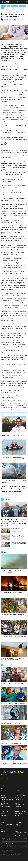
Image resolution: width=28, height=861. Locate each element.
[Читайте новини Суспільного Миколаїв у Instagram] (4, 844)
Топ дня (17, 815)
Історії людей (18, 806)
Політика (3, 809)
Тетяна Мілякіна (20, 19)
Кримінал (3, 790)
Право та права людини (5, 804)
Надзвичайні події (20, 795)
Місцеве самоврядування (19, 804)
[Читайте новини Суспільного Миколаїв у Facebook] (2, 844)
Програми (3, 831)
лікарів (3, 56)
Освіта (16, 793)
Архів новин (18, 822)
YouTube (3, 491)
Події (2, 788)
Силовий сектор (5, 806)
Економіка (4, 793)
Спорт (2, 813)
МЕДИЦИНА (3, 5)
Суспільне (18, 854)
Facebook (10, 491)
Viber (25, 489)
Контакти (3, 822)
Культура (17, 790)
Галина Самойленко (8, 19)
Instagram (18, 491)
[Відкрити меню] (27, 2)
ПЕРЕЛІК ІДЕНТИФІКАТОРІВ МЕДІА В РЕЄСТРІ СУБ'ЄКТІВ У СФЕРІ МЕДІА (21, 833)
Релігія (16, 809)
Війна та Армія (18, 813)
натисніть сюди (19, 855)
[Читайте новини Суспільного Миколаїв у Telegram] (12, 844)
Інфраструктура (4, 10)
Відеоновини (4, 815)
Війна (16, 781)
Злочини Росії (4, 811)
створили (14, 150)
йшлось (7, 64)
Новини (3, 781)
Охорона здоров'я (19, 797)
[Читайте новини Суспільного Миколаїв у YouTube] (7, 844)
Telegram (20, 489)
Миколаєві (6, 45)
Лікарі (8, 5)
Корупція (17, 788)
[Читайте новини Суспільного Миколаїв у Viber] (9, 844)
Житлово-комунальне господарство (7, 800)
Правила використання (18, 825)
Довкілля (3, 797)
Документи (18, 828)
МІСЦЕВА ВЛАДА (14, 5)
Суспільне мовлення (6, 824)
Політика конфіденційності (5, 828)
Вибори (3, 795)
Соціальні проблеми (20, 811)
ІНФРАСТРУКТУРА (22, 5)
